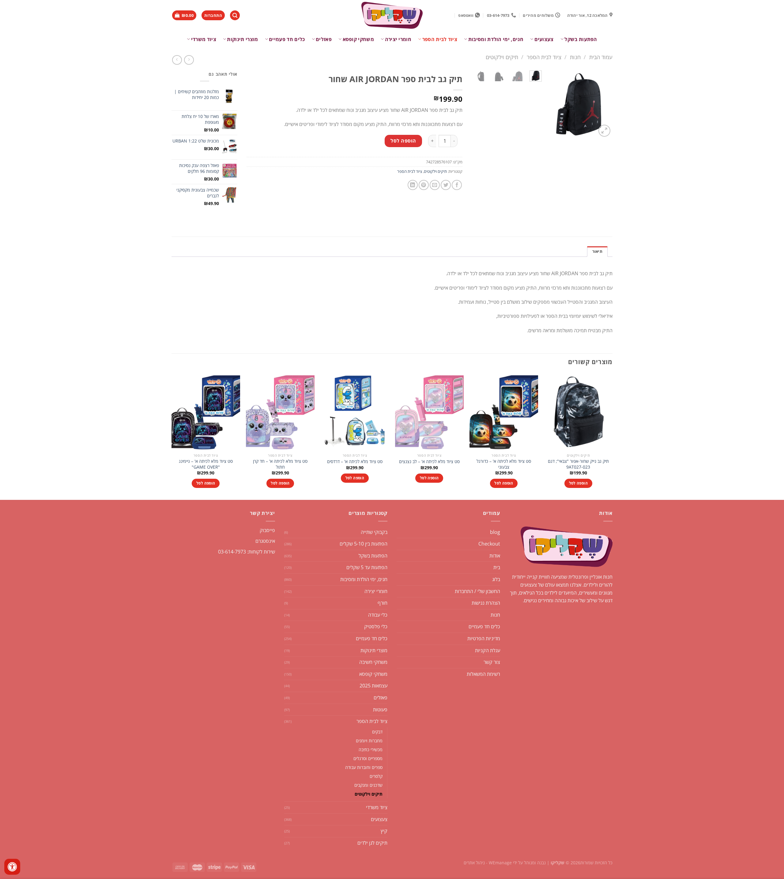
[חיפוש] (235, 15)
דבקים (377, 732)
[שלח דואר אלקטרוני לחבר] (435, 185)
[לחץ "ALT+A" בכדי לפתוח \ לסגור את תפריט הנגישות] (12, 867)
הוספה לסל (403, 140)
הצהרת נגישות (486, 602)
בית (496, 567)
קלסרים (376, 776)
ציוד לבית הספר (439, 39)
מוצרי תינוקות (242, 39)
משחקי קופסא (358, 39)
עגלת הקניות (487, 650)
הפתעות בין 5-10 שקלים (363, 543)
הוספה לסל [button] (578, 483)
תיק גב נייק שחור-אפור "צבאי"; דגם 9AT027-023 (578, 464)
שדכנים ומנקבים (368, 785)
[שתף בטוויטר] (446, 185)
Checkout (489, 543)
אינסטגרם (265, 541)
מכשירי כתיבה (371, 749)
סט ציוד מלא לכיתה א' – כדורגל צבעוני (504, 464)
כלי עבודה (377, 614)
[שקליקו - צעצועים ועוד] (392, 15)
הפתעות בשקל (580, 39)
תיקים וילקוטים (502, 57)
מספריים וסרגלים (368, 758)
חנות (575, 57)
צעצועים (544, 39)
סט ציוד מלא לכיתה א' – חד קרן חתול (280, 464)
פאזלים (324, 39)
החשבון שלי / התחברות (477, 591)
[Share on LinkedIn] (413, 185)
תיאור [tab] (597, 251)
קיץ (384, 831)
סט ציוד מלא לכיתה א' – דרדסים (355, 461)
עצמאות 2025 (373, 685)
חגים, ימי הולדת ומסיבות (495, 39)
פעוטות (380, 709)
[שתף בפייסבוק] (457, 185)
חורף (382, 602)
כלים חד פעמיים (287, 39)
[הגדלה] (604, 131)
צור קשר (492, 662)
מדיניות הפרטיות (483, 638)
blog (495, 532)
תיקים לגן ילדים (372, 842)
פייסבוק (267, 530)
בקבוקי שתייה (374, 532)
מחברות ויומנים (369, 741)
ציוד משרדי (203, 39)
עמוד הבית (600, 57)
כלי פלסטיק (375, 626)
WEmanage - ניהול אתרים (488, 863)
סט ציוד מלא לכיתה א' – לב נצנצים (429, 461)
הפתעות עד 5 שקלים (366, 567)
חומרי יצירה (398, 39)
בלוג (496, 579)
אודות (494, 555)
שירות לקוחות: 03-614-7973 (246, 551)
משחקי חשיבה (373, 662)
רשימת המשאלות (483, 674)
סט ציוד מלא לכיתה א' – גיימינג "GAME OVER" (206, 464)
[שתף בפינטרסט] (424, 185)
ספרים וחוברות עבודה (364, 767)
